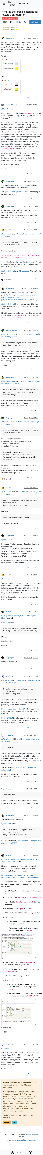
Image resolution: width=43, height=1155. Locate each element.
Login (14, 1122)
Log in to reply (35, 22)
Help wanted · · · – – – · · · (11, 18)
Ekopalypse (10, 181)
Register (7, 1122)
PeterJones (10, 676)
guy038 (8, 612)
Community (22, 3)
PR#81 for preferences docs (11, 709)
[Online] (3, 676)
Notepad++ (31, 1134)
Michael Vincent (11, 105)
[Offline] (3, 38)
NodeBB (20, 1140)
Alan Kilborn (10, 38)
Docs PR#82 (6, 718)
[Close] (39, 1082)
